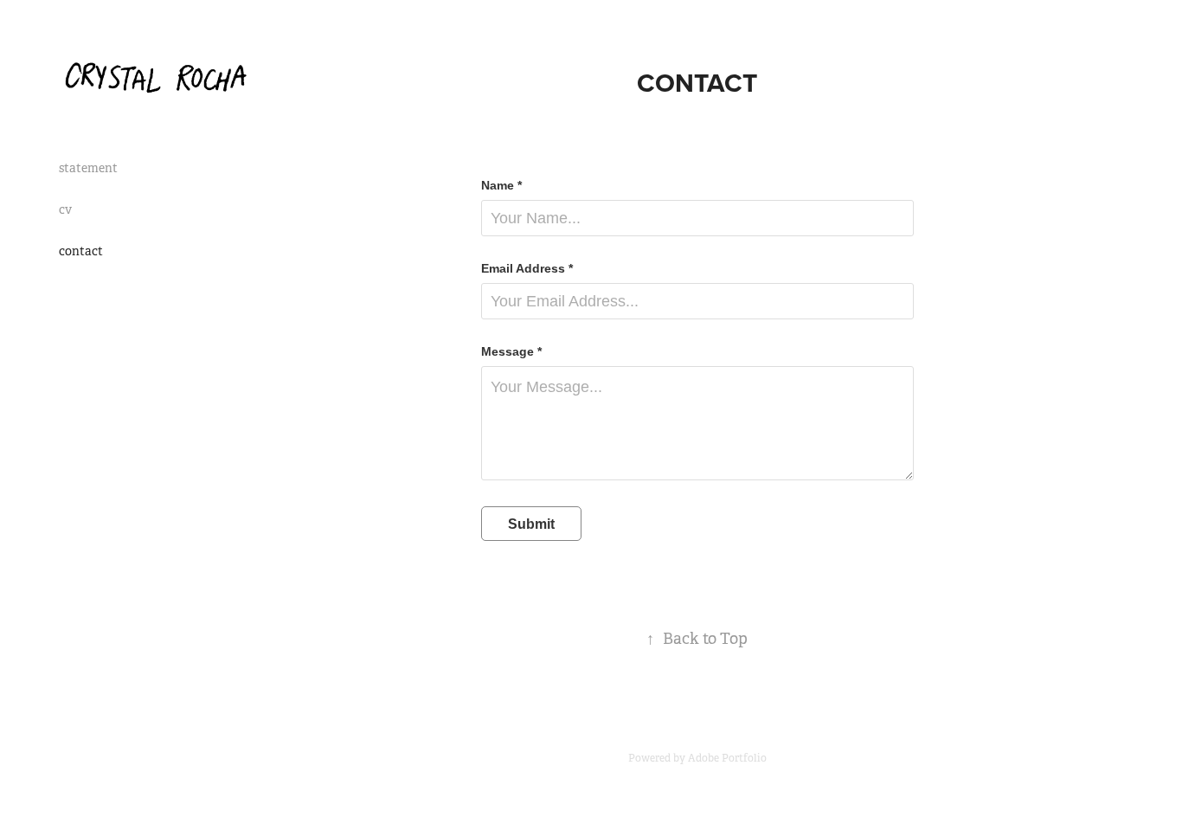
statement (88, 168)
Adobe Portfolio (727, 758)
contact (81, 251)
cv (65, 209)
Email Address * (527, 268)
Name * (501, 185)
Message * (511, 351)
